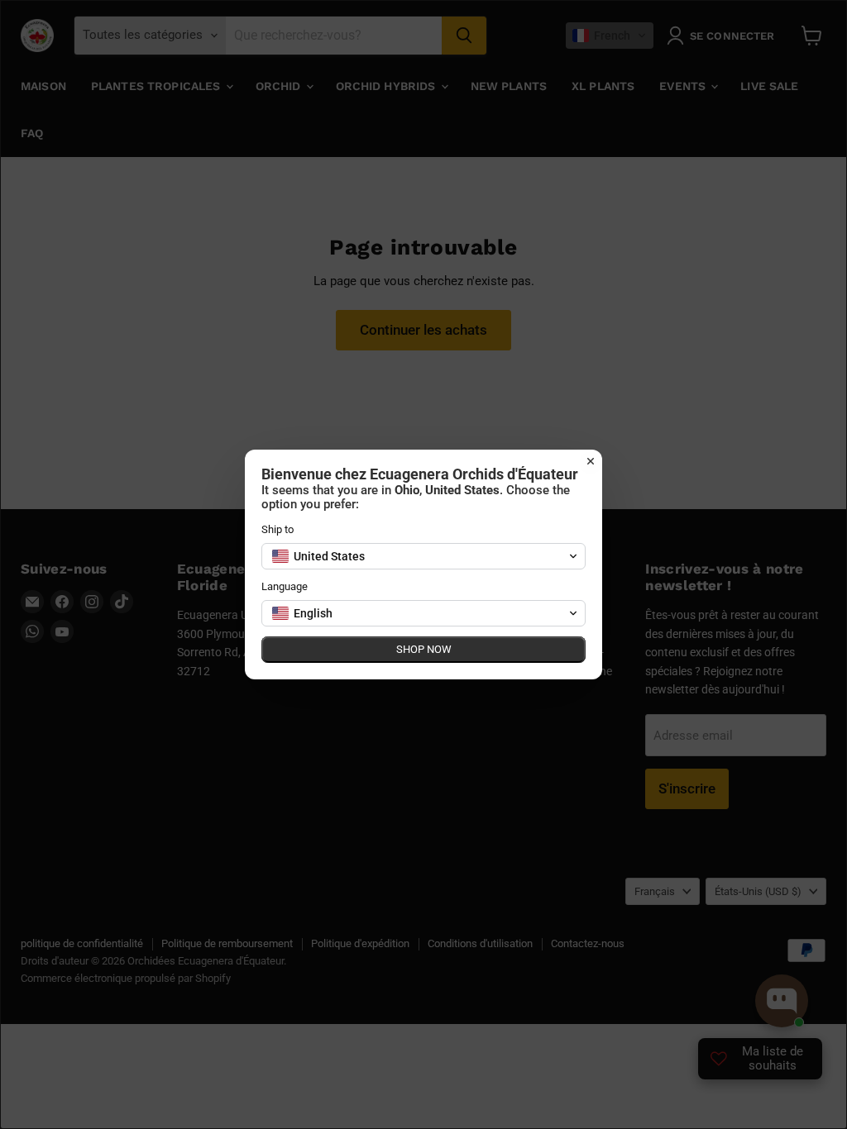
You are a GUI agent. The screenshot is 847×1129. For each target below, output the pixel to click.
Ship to (277, 529)
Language (284, 586)
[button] (423, 556)
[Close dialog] (590, 461)
